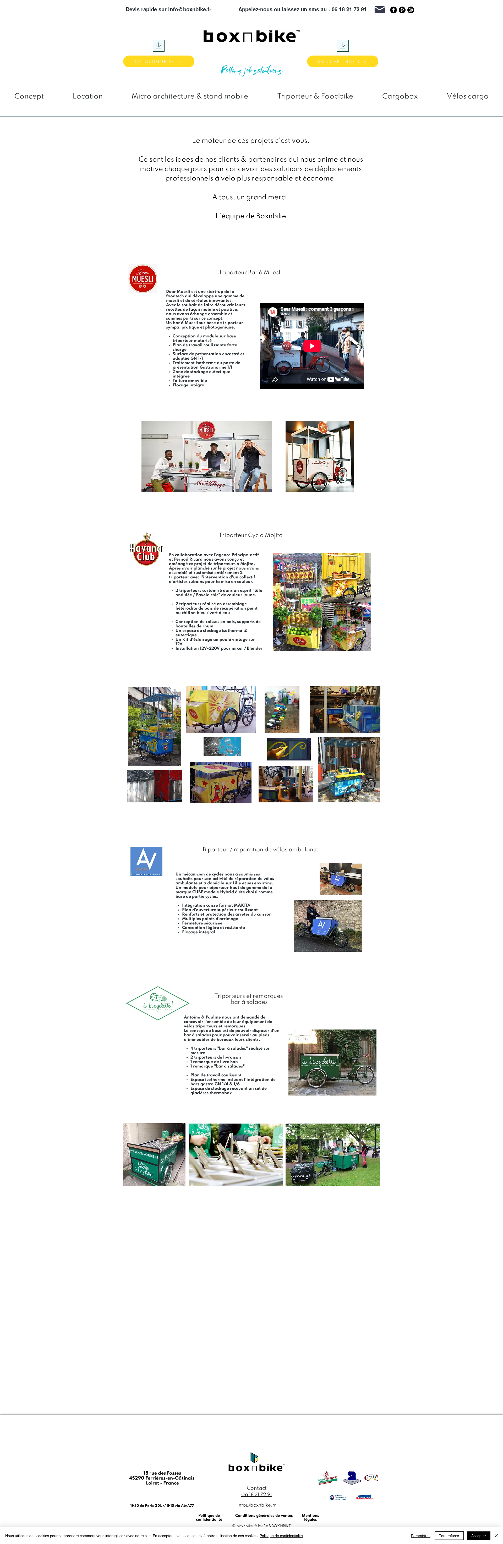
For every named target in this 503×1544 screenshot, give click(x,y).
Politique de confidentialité (281, 1535)
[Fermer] (497, 1535)
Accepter (478, 1535)
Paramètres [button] (420, 1535)
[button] (493, 9)
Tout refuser (449, 1535)
